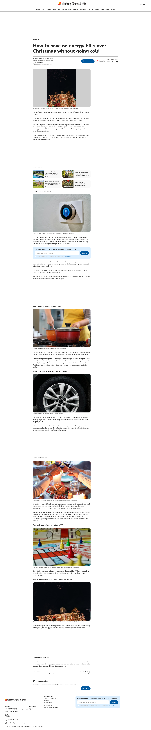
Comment (85, 688)
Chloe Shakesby (39, 58)
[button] (7, 4)
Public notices (48, 706)
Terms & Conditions (50, 699)
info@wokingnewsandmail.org (16, 723)
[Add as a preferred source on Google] (101, 61)
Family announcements (51, 707)
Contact (46, 700)
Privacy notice (67, 256)
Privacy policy (48, 702)
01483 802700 (14, 720)
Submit (84, 253)
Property (36, 39)
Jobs (45, 704)
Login (144, 4)
